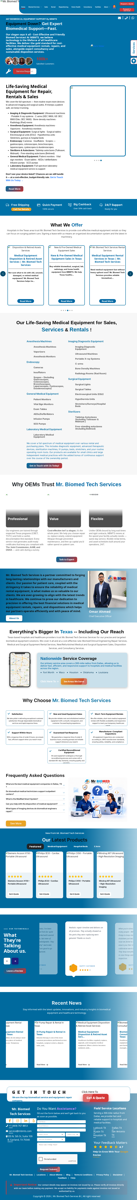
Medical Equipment (57, 846)
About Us (14, 618)
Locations (41, 1174)
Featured (35, 846)
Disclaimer (118, 1174)
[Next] (15, 961)
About (106, 7)
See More (16, 823)
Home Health (75, 7)
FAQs (73, 1178)
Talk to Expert (66, 559)
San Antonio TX (118, 1133)
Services (133, 48)
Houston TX (99, 1135)
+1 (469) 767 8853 (18, 1125)
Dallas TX (117, 1128)
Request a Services (127, 9)
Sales (46, 7)
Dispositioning (63, 7)
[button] (94, 160)
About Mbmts (56, 1174)
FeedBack (62, 1178)
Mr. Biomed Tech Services (21, 1174)
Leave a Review (15, 970)
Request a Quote (127, 4)
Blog (68, 1174)
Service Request (24, 71)
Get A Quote (14, 894)
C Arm (97, 846)
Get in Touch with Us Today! (44, 465)
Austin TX (99, 1131)
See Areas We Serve (73, 681)
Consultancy (88, 7)
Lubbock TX (99, 1128)
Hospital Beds (81, 846)
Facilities (98, 7)
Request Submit (48, 1169)
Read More (14, 188)
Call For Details (21, 209)
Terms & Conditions (83, 1174)
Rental (53, 7)
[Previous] (7, 961)
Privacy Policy (102, 1174)
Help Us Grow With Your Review (110, 1153)
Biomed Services (34, 7)
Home (23, 7)
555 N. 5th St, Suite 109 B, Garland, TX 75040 (20, 1138)
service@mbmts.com (20, 1131)
